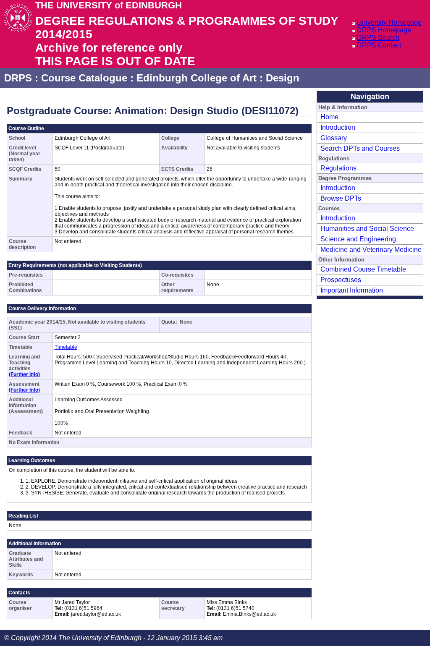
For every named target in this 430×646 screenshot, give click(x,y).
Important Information (351, 290)
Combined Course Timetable (363, 269)
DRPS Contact (379, 45)
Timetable (66, 347)
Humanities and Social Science (367, 228)
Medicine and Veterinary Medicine (371, 249)
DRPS (18, 78)
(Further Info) (24, 374)
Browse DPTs (340, 198)
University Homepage (389, 22)
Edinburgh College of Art (196, 78)
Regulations (338, 168)
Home (329, 116)
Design (282, 78)
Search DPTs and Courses (360, 148)
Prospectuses (340, 279)
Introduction (337, 127)
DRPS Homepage (384, 30)
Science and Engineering (358, 239)
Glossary (333, 137)
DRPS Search (378, 37)
